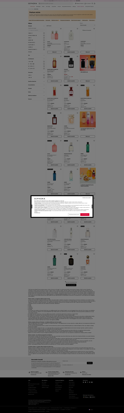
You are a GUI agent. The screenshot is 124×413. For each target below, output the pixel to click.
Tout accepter (85, 214)
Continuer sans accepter (86, 197)
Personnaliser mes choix (74, 214)
